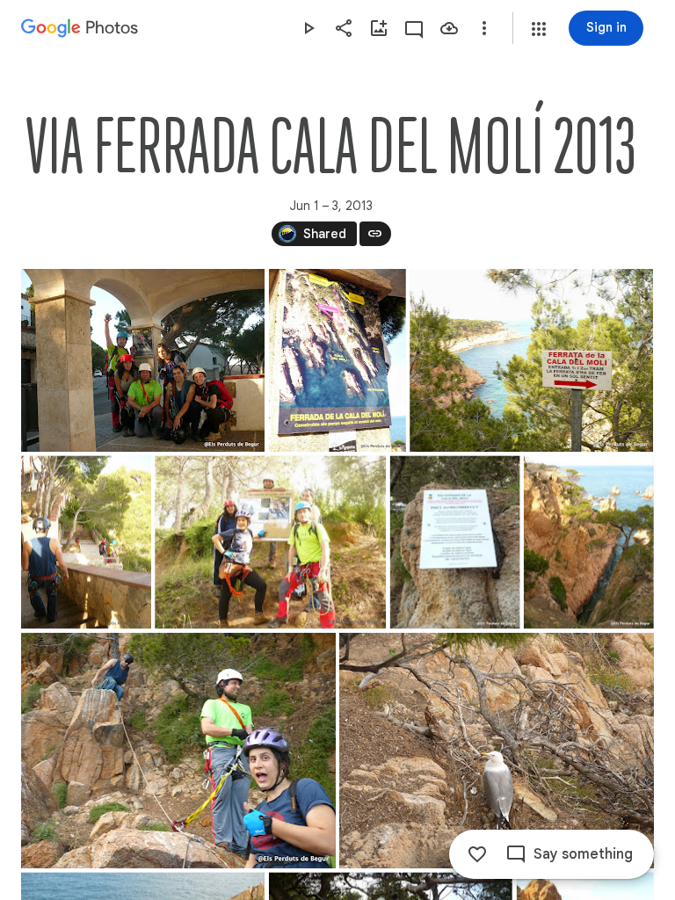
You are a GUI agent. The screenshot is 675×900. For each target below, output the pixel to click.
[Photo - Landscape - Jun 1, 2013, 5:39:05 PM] (270, 541)
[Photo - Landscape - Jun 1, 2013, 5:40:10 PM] (531, 360)
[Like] (477, 854)
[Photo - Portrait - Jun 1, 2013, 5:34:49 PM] (337, 360)
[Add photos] (378, 28)
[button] (538, 29)
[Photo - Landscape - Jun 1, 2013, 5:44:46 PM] (178, 750)
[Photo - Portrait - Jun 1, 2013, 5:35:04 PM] (86, 541)
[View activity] (414, 28)
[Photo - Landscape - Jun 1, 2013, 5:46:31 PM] (496, 750)
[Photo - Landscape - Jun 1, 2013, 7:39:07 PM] (143, 360)
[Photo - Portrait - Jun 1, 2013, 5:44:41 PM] (589, 541)
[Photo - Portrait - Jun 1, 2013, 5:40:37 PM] (455, 541)
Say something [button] (583, 854)
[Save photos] (449, 28)
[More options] (484, 28)
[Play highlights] (308, 28)
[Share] (343, 28)
